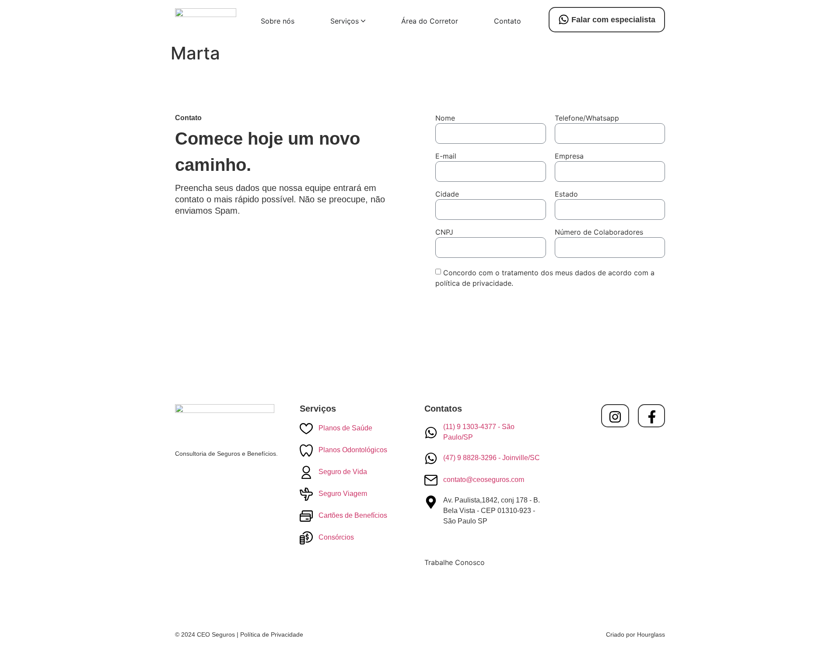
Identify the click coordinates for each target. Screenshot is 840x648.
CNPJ (444, 232)
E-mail (445, 156)
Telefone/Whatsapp (587, 118)
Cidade (447, 194)
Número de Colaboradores (599, 232)
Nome (445, 118)
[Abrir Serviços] (363, 21)
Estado (566, 194)
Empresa (569, 156)
